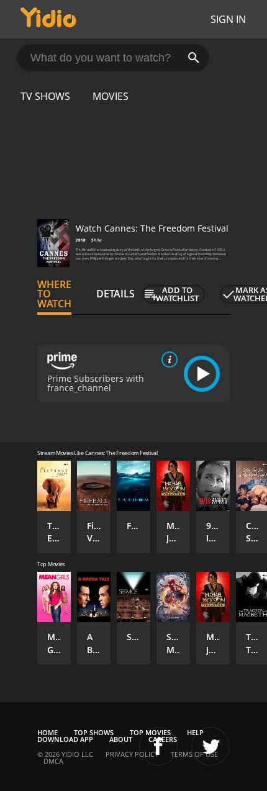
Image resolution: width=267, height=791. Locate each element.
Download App (65, 739)
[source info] (167, 359)
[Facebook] (158, 746)
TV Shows (45, 96)
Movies (111, 96)
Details (115, 294)
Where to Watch (54, 294)
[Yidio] (48, 19)
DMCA (53, 761)
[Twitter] (210, 746)
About (120, 739)
